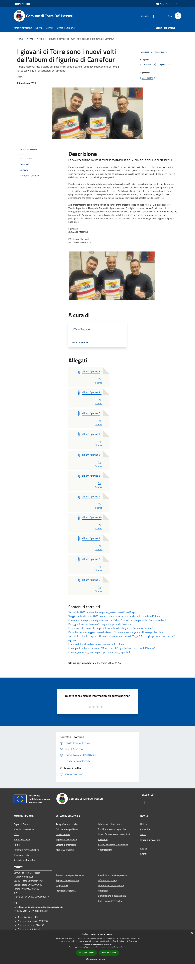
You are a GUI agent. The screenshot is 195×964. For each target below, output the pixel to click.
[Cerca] (178, 15)
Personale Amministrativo (26, 850)
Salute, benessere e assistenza (113, 844)
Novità (30, 38)
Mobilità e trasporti (65, 850)
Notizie (40, 38)
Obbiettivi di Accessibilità (110, 901)
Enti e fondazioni (22, 839)
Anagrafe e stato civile (67, 824)
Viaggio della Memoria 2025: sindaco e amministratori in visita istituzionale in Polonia (114, 616)
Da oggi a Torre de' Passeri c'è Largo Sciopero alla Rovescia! (100, 624)
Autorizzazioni (105, 849)
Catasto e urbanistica (66, 844)
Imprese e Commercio (66, 839)
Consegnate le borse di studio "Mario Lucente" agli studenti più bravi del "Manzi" (111, 648)
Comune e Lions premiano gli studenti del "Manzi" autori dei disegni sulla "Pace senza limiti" (117, 620)
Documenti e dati (22, 855)
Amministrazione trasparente (112, 875)
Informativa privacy (107, 880)
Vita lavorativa (63, 834)
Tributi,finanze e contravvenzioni (114, 834)
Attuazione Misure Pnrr (25, 860)
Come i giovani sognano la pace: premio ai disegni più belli (99, 652)
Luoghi (143, 848)
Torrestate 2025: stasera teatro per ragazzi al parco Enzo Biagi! (101, 612)
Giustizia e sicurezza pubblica (112, 829)
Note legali (103, 890)
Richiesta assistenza (66, 890)
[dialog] (97, 947)
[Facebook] (152, 16)
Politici (17, 844)
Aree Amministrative (24, 829)
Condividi (145, 52)
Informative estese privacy (111, 885)
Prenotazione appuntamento (70, 875)
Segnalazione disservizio (67, 880)
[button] (97, 959)
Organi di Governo (22, 824)
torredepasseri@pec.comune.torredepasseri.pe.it (38, 907)
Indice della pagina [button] (28, 149)
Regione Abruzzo (22, 3)
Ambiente (102, 839)
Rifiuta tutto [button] (109, 952)
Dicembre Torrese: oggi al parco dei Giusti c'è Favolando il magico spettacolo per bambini (115, 632)
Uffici (16, 834)
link (124, 947)
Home (20, 38)
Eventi (143, 853)
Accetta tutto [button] (86, 953)
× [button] (192, 933)
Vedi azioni (160, 52)
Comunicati (145, 829)
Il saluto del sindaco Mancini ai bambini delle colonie (96, 644)
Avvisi (143, 834)
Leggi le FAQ (62, 885)
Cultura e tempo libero (67, 829)
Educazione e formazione (110, 824)
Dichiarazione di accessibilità (112, 895)
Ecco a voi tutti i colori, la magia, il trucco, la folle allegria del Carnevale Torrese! (110, 628)
